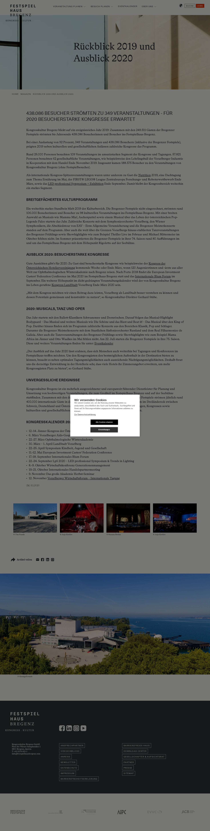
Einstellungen (104, 430)
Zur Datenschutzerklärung (85, 414)
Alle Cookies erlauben (104, 422)
